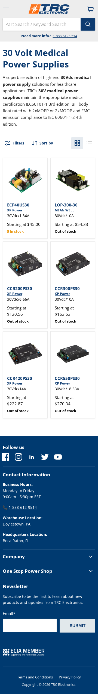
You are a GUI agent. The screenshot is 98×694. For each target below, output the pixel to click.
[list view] (89, 143)
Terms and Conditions (35, 677)
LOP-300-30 (66, 205)
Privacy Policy (70, 677)
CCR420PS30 (19, 378)
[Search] (88, 24)
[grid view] (77, 143)
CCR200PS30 (19, 288)
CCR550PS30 (67, 378)
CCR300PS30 (67, 288)
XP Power (14, 210)
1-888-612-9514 (65, 35)
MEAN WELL (64, 210)
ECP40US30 (18, 205)
